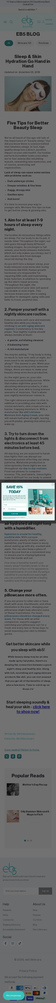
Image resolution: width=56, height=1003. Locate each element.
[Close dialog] (53, 484)
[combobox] (5, 509)
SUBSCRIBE (14, 514)
